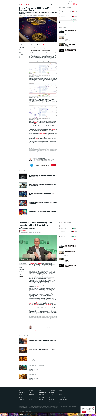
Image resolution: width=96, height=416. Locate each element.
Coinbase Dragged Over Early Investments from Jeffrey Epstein (42, 349)
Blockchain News (37, 322)
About (55, 1)
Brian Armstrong (32, 263)
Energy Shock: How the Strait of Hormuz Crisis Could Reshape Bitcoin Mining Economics (43, 203)
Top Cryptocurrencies (65, 7)
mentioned (54, 129)
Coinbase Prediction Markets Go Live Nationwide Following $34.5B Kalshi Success (42, 367)
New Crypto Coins (42, 397)
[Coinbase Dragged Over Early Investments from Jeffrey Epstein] (23, 350)
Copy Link (22, 57)
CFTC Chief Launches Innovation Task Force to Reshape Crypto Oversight (41, 194)
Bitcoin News (31, 200)
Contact (59, 1)
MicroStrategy (34, 302)
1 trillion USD (36, 122)
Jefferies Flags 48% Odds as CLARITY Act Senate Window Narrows (69, 44)
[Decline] (93, 407)
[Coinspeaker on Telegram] (73, 1)
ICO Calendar (47, 4)
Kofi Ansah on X (36, 330)
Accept (83, 411)
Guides (36, 4)
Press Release (21, 399)
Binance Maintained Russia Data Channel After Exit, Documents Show (70, 31)
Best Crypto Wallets (42, 401)
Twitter (21, 49)
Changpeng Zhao (33, 291)
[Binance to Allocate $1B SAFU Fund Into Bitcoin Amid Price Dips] (23, 359)
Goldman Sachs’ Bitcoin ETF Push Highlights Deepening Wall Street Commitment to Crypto (42, 185)
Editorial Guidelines (62, 397)
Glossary (30, 401)
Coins (30, 392)
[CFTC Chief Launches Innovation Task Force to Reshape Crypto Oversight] (23, 194)
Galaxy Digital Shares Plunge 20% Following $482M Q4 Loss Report (42, 340)
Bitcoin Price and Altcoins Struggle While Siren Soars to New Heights (43, 211)
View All (75, 24)
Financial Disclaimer (62, 401)
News (33, 4)
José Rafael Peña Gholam (34, 342)
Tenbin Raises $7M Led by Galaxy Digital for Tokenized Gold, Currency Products (41, 376)
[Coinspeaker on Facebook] (69, 1)
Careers (60, 395)
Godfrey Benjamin (33, 350)
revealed (42, 265)
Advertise (64, 1)
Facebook (22, 47)
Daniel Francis (32, 178)
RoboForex (45, 44)
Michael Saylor (41, 302)
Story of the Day (41, 365)
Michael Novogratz (48, 304)
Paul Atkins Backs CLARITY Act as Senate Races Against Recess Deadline (70, 38)
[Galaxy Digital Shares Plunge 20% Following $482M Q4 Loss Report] (23, 341)
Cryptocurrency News (44, 322)
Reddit (21, 54)
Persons (30, 395)
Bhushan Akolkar (33, 359)
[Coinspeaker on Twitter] (71, 1)
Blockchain (21, 397)
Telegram (22, 52)
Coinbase (39, 263)
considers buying (42, 133)
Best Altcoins (41, 394)
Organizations (31, 394)
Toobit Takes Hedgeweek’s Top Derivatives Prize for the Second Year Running (70, 50)
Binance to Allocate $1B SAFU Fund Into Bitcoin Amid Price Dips (42, 358)
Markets (20, 394)
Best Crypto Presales (42, 395)
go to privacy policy (90, 411)
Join (53, 165)
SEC (38, 286)
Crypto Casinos (53, 4)
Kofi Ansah (24, 230)
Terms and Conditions (63, 399)
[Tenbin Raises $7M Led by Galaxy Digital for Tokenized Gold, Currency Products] (23, 376)
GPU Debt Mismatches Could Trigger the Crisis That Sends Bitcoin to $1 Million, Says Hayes (42, 176)
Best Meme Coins (42, 399)
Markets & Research (60, 4)
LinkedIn (22, 56)
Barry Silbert (31, 303)
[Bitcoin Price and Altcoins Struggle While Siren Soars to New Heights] (23, 212)
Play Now (73, 414)
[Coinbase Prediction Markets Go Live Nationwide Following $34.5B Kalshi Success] (23, 367)
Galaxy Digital (35, 304)
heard (37, 138)
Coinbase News (31, 322)
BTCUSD (40, 145)
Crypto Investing (41, 4)
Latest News (62, 27)
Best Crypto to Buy (42, 392)
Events (30, 397)
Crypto (20, 395)
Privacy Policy (61, 402)
